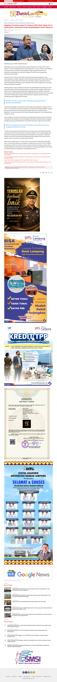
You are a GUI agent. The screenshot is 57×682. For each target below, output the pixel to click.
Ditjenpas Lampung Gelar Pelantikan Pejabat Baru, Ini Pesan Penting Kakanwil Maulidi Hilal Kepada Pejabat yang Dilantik (28, 646)
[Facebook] (23, 672)
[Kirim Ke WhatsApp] (52, 173)
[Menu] (5, 4)
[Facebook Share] (41, 173)
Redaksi (20, 676)
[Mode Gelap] (49, 4)
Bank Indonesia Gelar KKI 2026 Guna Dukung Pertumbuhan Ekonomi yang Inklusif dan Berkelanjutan (27, 631)
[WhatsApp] (31, 672)
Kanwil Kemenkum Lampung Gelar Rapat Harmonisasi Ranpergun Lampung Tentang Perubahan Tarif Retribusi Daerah (31, 615)
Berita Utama (15, 23)
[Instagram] (29, 672)
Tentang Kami (27, 676)
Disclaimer (14, 676)
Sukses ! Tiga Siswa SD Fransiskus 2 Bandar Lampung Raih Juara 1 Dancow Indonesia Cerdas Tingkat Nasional (29, 641)
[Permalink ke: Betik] (5, 30)
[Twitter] (26, 672)
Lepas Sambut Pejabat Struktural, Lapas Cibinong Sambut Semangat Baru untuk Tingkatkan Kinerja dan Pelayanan (27, 154)
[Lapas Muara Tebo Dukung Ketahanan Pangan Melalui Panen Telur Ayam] (7, 602)
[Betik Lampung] (12, 4)
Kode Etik (8, 676)
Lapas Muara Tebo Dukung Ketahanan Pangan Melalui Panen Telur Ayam (21, 160)
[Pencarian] (52, 4)
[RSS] (34, 672)
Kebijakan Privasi (47, 676)
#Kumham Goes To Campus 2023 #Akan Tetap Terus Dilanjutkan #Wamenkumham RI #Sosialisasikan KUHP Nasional (25, 167)
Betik (8, 29)
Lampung (28, 23)
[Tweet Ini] (43, 173)
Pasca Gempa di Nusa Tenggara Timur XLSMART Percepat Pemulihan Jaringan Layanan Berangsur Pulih (27, 636)
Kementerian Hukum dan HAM (15, 29)
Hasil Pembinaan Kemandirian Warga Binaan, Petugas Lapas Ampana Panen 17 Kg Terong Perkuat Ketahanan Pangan (27, 157)
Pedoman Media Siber (36, 676)
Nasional (32, 23)
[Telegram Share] (49, 173)
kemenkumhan (22, 23)
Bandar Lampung (8, 23)
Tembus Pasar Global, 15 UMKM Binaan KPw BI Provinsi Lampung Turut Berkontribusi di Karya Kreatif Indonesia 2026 (27, 162)
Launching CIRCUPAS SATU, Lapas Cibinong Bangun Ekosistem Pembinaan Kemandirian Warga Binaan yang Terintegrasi (29, 626)
